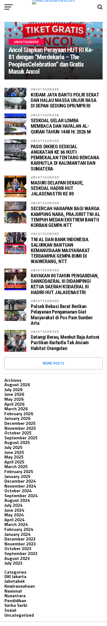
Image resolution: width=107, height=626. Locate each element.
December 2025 (20, 423)
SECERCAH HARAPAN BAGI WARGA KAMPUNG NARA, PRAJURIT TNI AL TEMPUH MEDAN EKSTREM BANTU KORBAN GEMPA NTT (65, 217)
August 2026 (17, 384)
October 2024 (18, 490)
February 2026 (18, 413)
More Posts (53, 363)
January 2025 (17, 476)
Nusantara (15, 595)
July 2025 (13, 447)
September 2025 (21, 437)
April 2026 (14, 404)
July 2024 (13, 505)
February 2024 (18, 529)
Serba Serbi (15, 605)
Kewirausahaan (19, 586)
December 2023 (20, 539)
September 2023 (21, 553)
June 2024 (14, 510)
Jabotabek (14, 581)
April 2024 (14, 519)
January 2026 (17, 418)
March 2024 (16, 524)
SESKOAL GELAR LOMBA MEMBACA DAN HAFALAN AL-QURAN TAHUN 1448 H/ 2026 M (61, 126)
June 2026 (14, 394)
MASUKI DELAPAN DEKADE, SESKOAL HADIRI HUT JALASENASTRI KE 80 (57, 188)
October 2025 (18, 432)
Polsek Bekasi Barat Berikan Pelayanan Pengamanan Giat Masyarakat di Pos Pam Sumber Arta (62, 315)
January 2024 (17, 534)
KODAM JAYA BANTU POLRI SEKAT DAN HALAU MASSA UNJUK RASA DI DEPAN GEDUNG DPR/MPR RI (65, 100)
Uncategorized (45, 89)
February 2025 (18, 471)
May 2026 (14, 399)
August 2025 (17, 442)
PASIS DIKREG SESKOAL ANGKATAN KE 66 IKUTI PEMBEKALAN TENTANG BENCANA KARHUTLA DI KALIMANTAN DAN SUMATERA (65, 158)
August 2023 (17, 558)
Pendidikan (15, 600)
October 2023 (18, 548)
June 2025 (14, 452)
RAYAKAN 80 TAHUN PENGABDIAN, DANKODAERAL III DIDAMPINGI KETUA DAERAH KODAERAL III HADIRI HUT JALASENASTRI (65, 284)
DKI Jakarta (15, 576)
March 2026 (16, 408)
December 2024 (20, 481)
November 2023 (20, 543)
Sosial (10, 610)
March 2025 (16, 466)
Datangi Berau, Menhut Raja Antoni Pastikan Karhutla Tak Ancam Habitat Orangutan (65, 342)
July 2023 (13, 563)
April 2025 (14, 462)
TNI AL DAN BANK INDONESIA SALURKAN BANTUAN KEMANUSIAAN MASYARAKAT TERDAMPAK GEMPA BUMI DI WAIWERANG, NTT (60, 250)
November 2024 (20, 486)
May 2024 (14, 514)
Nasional (13, 591)
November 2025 (20, 428)
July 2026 (13, 389)
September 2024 (21, 495)
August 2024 (17, 500)
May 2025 (14, 457)
